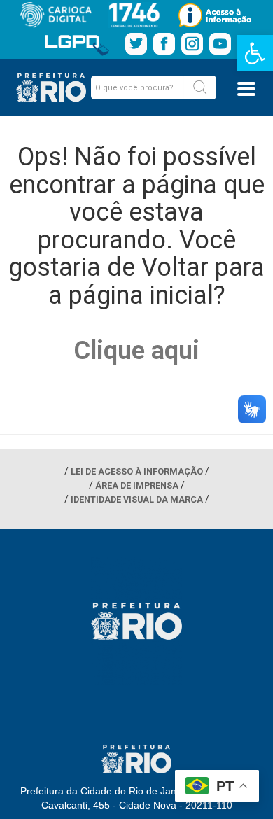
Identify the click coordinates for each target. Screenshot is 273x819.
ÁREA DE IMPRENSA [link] (136, 485)
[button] (200, 87)
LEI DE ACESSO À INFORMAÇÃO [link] (137, 471)
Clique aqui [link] (137, 350)
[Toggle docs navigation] (246, 89)
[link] (255, 53)
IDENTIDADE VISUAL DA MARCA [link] (137, 499)
